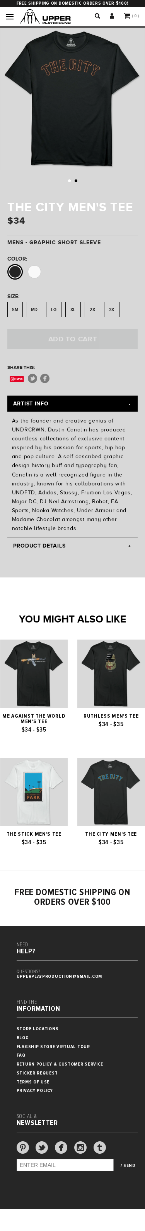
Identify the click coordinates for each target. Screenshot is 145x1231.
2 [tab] (76, 180)
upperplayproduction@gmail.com (59, 976)
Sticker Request (37, 1073)
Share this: (21, 367)
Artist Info (31, 403)
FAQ (21, 1055)
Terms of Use (33, 1082)
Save (19, 379)
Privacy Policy (35, 1091)
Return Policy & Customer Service (60, 1064)
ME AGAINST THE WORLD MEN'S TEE (33, 718)
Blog (23, 1038)
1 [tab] (69, 180)
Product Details (39, 545)
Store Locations (38, 1029)
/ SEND (128, 1165)
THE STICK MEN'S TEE (34, 834)
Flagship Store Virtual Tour (53, 1047)
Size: (13, 296)
